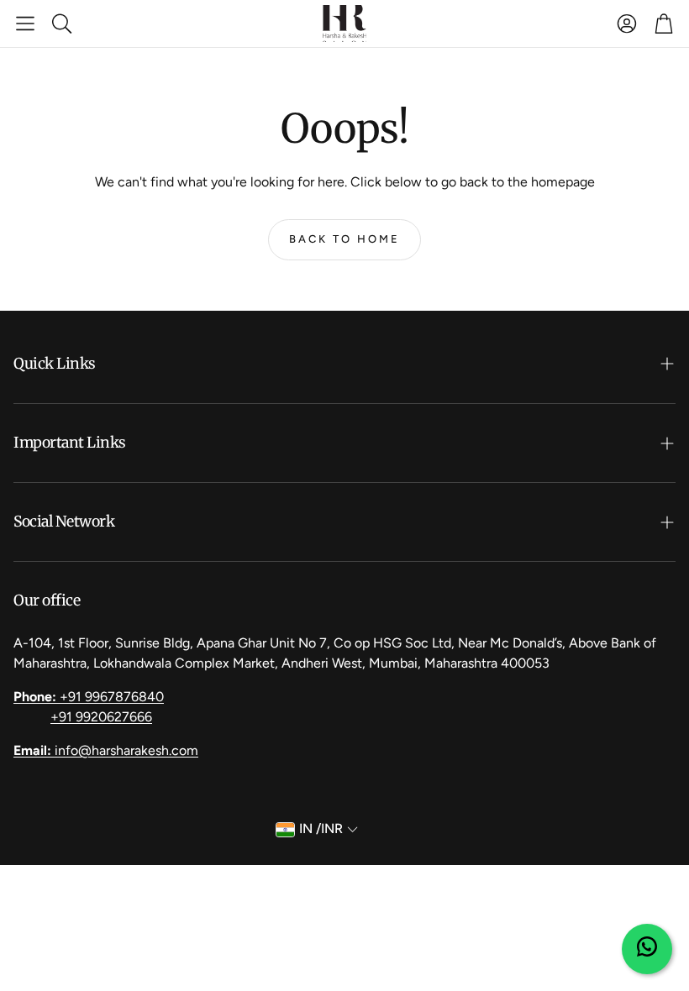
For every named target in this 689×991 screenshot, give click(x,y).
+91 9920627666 (101, 717)
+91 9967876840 (88, 697)
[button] (25, 23)
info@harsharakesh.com (105, 750)
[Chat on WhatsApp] (647, 949)
